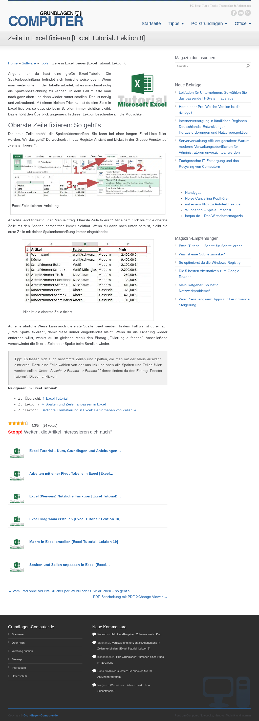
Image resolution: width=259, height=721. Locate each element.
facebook (234, 13)
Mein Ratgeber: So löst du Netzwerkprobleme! (200, 288)
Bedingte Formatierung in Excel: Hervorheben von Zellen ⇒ (89, 410)
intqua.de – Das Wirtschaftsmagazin (214, 216)
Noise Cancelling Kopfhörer (207, 198)
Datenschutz (20, 676)
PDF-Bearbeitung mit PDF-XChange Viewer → (130, 597)
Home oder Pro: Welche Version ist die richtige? (210, 109)
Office (241, 23)
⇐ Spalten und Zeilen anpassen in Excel (73, 404)
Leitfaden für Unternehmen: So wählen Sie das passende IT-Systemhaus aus (213, 95)
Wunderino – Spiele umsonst (208, 210)
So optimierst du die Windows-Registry (210, 262)
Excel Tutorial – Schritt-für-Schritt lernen (211, 246)
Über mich (18, 642)
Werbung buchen (22, 651)
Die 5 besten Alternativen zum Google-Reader (210, 274)
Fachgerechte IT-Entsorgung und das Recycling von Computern (209, 164)
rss (248, 13)
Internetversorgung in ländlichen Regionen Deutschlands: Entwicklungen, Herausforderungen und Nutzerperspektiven (214, 126)
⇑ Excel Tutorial (55, 398)
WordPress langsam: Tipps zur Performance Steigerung (214, 302)
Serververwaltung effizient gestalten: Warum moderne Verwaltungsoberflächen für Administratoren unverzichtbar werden (214, 146)
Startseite (151, 23)
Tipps (173, 23)
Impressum (19, 667)
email (241, 13)
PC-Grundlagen (207, 23)
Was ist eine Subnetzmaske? (202, 254)
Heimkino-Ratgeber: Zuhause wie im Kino (136, 634)
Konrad (101, 634)
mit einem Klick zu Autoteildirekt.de (213, 204)
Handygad (193, 192)
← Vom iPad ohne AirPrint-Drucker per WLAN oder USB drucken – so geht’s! (69, 591)
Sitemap (17, 659)
